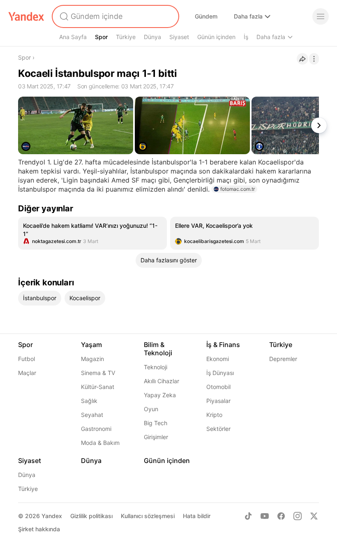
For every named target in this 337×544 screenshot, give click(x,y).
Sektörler (218, 428)
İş (246, 36)
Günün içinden (216, 36)
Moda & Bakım (100, 442)
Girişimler (156, 436)
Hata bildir (196, 515)
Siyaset (179, 36)
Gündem (206, 16)
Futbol (26, 358)
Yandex (52, 515)
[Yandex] (26, 16)
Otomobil (218, 386)
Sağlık (89, 400)
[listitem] (92, 233)
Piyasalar (218, 400)
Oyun (151, 408)
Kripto (214, 414)
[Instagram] (298, 516)
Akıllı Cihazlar (161, 380)
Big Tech (155, 422)
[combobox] (115, 16)
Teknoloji (155, 366)
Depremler (283, 358)
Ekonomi (217, 358)
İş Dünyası (220, 372)
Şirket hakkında (39, 528)
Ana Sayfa (73, 36)
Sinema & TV (98, 372)
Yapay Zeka (160, 394)
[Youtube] (265, 516)
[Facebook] (281, 516)
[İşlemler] (314, 59)
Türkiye (126, 36)
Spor (101, 36)
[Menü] (320, 16)
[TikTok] (248, 516)
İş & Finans (223, 344)
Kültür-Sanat (97, 386)
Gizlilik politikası (91, 515)
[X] (314, 516)
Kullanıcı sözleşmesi (148, 515)
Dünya (152, 36)
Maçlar (27, 372)
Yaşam (91, 344)
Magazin (92, 358)
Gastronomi (96, 428)
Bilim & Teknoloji (158, 348)
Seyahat (92, 414)
